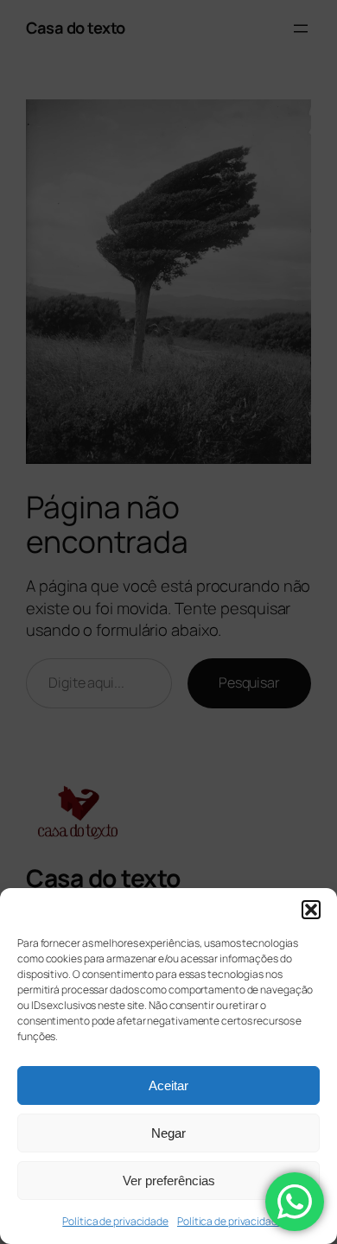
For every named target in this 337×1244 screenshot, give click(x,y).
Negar (168, 1133)
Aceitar (168, 1085)
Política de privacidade (115, 1221)
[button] (311, 909)
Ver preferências (169, 1180)
